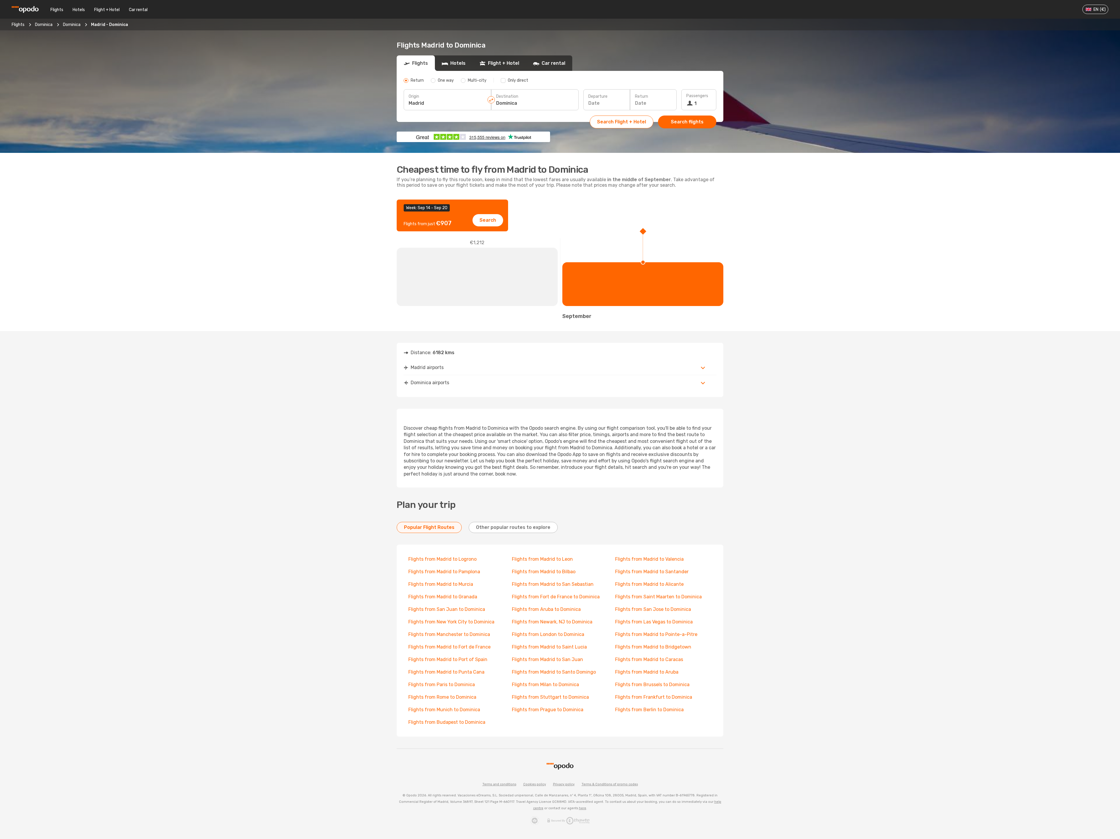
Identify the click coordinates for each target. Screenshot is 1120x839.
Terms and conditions (499, 784)
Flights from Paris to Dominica (441, 684)
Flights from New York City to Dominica (451, 622)
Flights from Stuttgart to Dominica (550, 697)
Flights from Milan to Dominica (545, 684)
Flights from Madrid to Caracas (649, 659)
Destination (507, 96)
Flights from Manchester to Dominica (449, 634)
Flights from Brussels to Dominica (652, 684)
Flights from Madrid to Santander (652, 571)
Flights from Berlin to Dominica (649, 709)
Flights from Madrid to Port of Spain (447, 659)
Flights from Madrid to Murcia (440, 584)
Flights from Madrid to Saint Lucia (549, 647)
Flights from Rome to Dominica (442, 697)
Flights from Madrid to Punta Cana (446, 672)
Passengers (697, 95)
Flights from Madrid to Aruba (646, 672)
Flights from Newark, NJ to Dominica (552, 622)
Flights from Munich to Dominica (444, 709)
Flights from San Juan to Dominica (446, 609)
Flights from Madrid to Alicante (649, 584)
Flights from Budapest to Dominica (446, 722)
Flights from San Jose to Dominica (653, 609)
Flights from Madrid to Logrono (442, 559)
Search (488, 220)
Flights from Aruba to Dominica (546, 609)
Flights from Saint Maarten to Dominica (658, 596)
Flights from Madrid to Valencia (649, 559)
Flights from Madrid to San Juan (547, 659)
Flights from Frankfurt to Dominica (653, 697)
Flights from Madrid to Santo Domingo (554, 672)
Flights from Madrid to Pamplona (444, 571)
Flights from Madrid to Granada (442, 596)
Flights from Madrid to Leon (542, 559)
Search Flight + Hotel (621, 122)
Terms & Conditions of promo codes (610, 784)
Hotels (79, 9)
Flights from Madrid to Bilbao (543, 571)
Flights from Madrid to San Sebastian (553, 584)
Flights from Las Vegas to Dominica (654, 622)
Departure (598, 96)
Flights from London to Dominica (548, 634)
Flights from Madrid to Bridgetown (653, 647)
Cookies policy (534, 784)
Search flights (687, 122)
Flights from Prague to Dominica (547, 709)
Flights (56, 9)
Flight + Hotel (107, 9)
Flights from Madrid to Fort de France (449, 647)
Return (641, 96)
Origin (414, 96)
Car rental (138, 9)
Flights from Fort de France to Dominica (556, 596)
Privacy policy (564, 784)
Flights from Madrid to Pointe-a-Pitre (656, 634)
